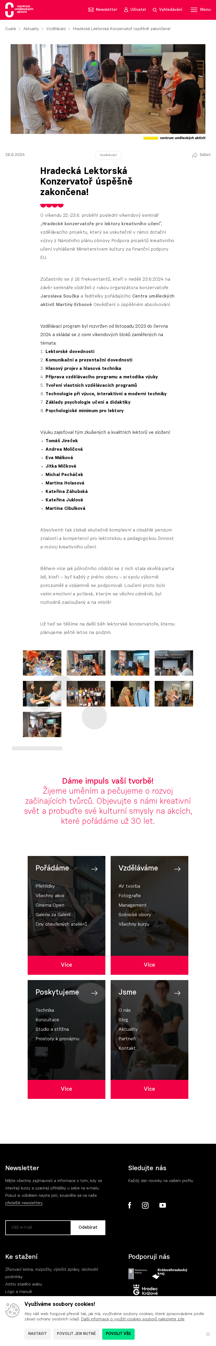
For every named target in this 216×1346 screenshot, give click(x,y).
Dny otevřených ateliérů (61, 924)
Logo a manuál (18, 1292)
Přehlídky (45, 886)
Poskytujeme (57, 992)
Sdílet (205, 155)
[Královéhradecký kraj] (169, 1273)
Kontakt (127, 1048)
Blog (123, 1020)
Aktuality (31, 29)
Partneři (127, 1039)
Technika (45, 1010)
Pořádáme (52, 868)
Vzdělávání (56, 29)
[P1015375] (86, 693)
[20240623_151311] (86, 663)
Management (133, 905)
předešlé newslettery (23, 1203)
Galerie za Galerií (53, 915)
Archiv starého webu (23, 1285)
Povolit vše (118, 1334)
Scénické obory (135, 915)
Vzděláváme (138, 868)
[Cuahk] (19, 9)
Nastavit (37, 1334)
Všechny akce (50, 896)
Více (66, 965)
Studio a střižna (52, 1029)
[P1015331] (42, 693)
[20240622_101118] (42, 724)
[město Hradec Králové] (145, 1289)
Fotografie (130, 896)
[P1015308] (174, 663)
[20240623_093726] (42, 663)
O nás (125, 1010)
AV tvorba (129, 886)
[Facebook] (129, 1205)
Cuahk (10, 29)
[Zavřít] (208, 1334)
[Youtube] (162, 1205)
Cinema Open (50, 905)
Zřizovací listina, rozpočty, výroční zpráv (41, 1270)
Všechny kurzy (134, 924)
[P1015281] (130, 663)
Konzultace (47, 1020)
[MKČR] (137, 1273)
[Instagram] (145, 1205)
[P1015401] (130, 693)
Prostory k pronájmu (57, 1039)
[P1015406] (174, 693)
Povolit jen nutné (76, 1334)
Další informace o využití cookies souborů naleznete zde (132, 1319)
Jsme (127, 992)
